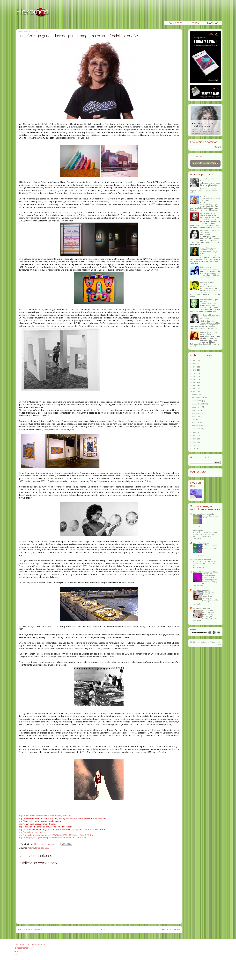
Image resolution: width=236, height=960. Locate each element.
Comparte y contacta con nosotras (29, 944)
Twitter (17, 954)
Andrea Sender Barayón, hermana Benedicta (209, 180)
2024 (195, 367)
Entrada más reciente (30, 929)
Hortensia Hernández (44, 844)
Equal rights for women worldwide (205, 572)
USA (47, 848)
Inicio (102, 929)
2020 (195, 379)
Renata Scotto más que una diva (209, 300)
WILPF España (198, 530)
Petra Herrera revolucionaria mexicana (209, 268)
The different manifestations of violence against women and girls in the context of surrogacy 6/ (210, 579)
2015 (195, 433)
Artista (31, 848)
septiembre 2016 (198, 404)
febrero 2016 (197, 425)
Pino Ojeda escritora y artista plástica (208, 333)
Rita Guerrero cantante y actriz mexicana (209, 231)
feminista (39, 848)
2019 (195, 382)
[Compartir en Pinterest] (71, 844)
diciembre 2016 (198, 394)
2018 (195, 385)
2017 (195, 389)
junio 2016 (196, 413)
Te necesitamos (21, 947)
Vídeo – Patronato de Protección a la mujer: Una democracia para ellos (205, 563)
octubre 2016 (197, 401)
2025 (195, 364)
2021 (195, 376)
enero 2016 (196, 429)
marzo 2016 (196, 422)
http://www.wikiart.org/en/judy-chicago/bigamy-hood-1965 (46, 815)
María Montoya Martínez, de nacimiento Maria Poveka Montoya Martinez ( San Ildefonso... (205, 129)
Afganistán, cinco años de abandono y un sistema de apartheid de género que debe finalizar (206, 534)
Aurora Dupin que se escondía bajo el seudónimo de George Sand (208, 251)
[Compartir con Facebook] (68, 844)
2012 (195, 442)
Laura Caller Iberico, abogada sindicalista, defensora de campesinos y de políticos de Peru (210, 216)
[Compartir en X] (66, 844)
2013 (195, 439)
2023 (195, 370)
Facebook (18, 951)
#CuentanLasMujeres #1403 (210, 517)
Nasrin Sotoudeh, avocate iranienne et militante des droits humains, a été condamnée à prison (209, 614)
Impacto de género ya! (201, 590)
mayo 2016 (196, 416)
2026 (195, 361)
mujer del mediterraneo (202, 543)
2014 (195, 436)
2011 (195, 445)
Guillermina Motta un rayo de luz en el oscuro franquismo (210, 317)
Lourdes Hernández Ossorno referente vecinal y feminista (210, 198)
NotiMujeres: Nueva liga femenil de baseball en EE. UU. (209, 547)
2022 (195, 373)
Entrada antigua (171, 929)
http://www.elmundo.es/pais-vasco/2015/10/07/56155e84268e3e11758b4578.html (56, 835)
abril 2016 (196, 419)
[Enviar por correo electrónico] (61, 844)
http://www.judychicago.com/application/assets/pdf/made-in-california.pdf (53, 837)
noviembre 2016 (198, 397)
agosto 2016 (197, 407)
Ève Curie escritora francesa (207, 283)
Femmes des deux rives (202, 608)
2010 (195, 448)
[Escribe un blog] (64, 844)
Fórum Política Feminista (202, 559)
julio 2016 (195, 410)
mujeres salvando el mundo (203, 514)
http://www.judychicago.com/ (32, 832)
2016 (195, 392)
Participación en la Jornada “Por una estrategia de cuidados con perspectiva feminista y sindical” (210, 597)
